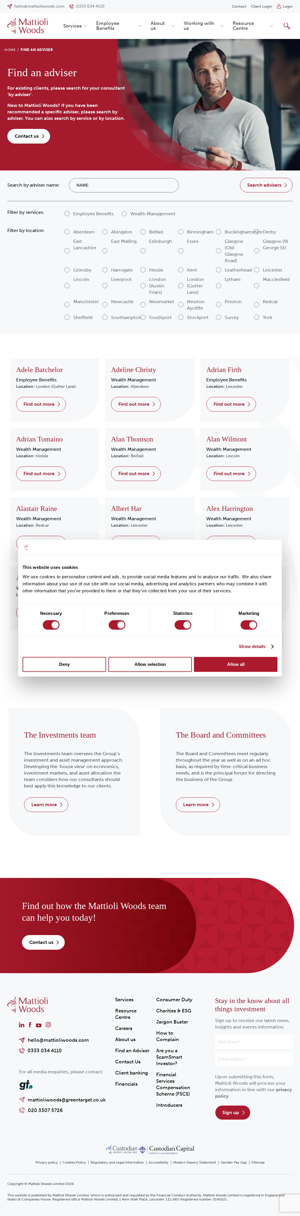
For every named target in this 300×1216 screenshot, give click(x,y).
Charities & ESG (173, 1011)
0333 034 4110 (45, 1050)
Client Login (261, 6)
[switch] (117, 625)
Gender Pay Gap (234, 1162)
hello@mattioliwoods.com (58, 1040)
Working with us (199, 25)
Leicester (234, 386)
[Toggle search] (287, 26)
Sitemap (258, 1162)
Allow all (236, 664)
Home (10, 50)
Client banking (131, 1073)
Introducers (169, 1105)
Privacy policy (46, 1162)
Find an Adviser (132, 1050)
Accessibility (158, 1162)
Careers (123, 1028)
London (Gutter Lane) (56, 386)
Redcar (42, 525)
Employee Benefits (107, 25)
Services (72, 26)
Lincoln (233, 455)
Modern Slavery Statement (194, 1162)
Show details (252, 646)
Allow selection (150, 664)
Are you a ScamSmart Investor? (169, 1057)
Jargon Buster (172, 1022)
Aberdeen (140, 386)
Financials (126, 1084)
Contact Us (128, 1062)
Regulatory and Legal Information (117, 1162)
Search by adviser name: (33, 185)
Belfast (137, 455)
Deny (64, 664)
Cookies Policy (74, 1162)
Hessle (42, 455)
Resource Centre (243, 25)
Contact (239, 6)
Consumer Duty (174, 999)
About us (158, 25)
